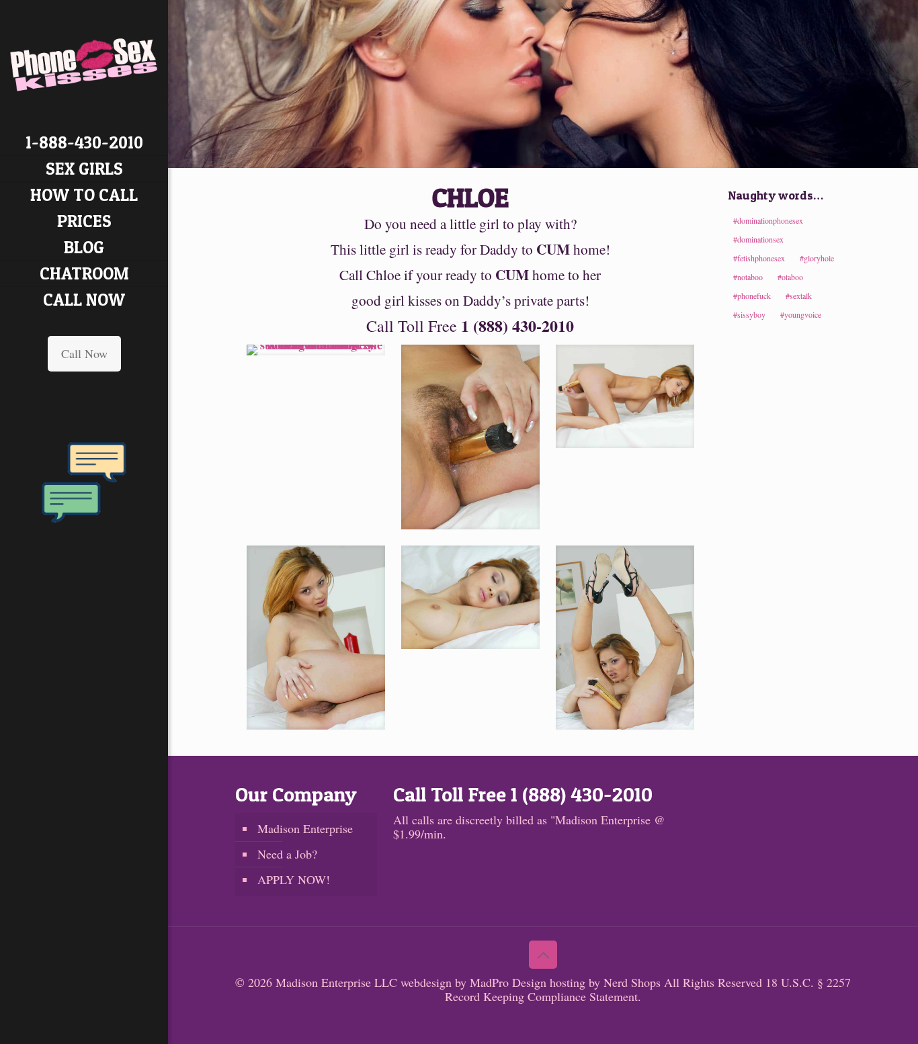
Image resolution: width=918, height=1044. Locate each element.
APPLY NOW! (293, 879)
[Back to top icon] (543, 955)
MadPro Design (510, 982)
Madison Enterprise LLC (338, 982)
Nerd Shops (632, 982)
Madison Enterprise (305, 828)
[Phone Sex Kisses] (84, 65)
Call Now (84, 353)
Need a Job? (287, 854)
